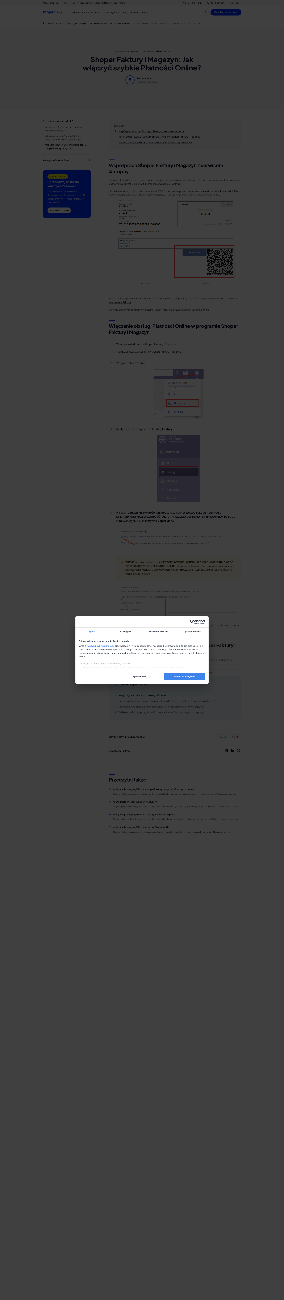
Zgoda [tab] (92, 631)
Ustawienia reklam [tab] (158, 631)
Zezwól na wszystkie (184, 676)
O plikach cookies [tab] (192, 631)
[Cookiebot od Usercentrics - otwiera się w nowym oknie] (192, 622)
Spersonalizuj (140, 676)
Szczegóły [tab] (125, 631)
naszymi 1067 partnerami (100, 646)
